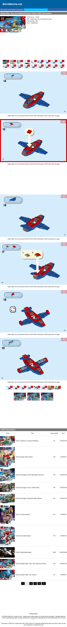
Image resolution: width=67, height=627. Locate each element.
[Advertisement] (33, 46)
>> (43, 583)
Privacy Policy (33, 613)
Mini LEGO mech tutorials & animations (12, 9)
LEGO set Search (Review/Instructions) (36, 9)
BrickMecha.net (12, 4)
